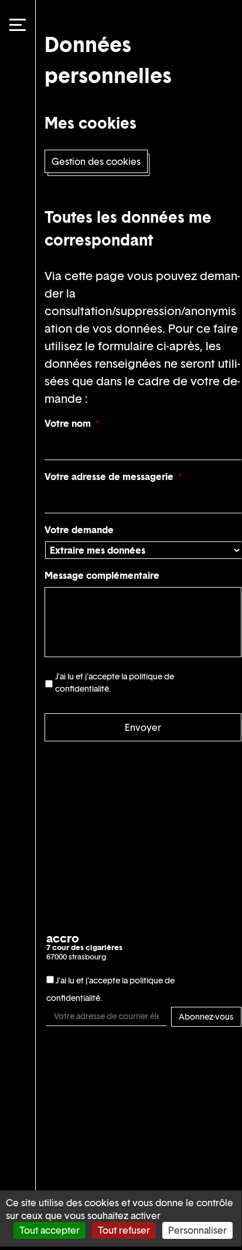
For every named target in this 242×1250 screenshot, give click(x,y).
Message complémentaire (102, 575)
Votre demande (79, 530)
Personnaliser (197, 1230)
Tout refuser (124, 1230)
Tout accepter (49, 1230)
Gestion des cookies (96, 161)
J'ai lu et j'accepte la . (114, 682)
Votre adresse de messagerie (113, 477)
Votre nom (72, 423)
